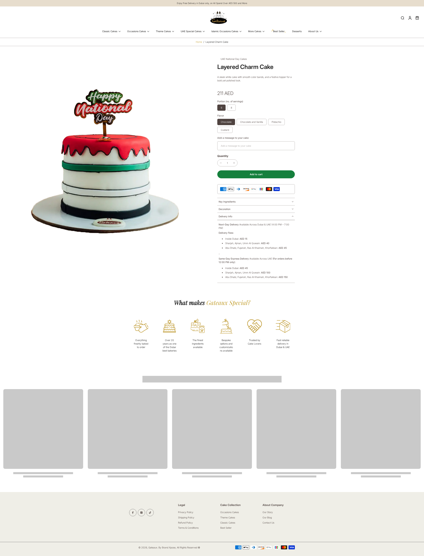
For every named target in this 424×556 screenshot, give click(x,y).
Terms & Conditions (188, 527)
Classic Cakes (109, 31)
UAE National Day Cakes (234, 59)
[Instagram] (141, 512)
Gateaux (152, 547)
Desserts (297, 31)
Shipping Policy (186, 517)
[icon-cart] (417, 17)
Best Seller (226, 527)
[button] (256, 174)
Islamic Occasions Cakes (224, 31)
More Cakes (254, 31)
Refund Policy (185, 522)
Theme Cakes (163, 31)
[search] (402, 17)
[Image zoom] (105, 158)
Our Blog (267, 517)
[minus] (220, 162)
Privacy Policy (185, 512)
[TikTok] (150, 512)
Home (199, 41)
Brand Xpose (169, 547)
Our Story (268, 512)
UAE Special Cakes (191, 31)
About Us (313, 31)
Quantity (222, 156)
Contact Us (269, 522)
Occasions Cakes (136, 31)
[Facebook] (132, 512)
